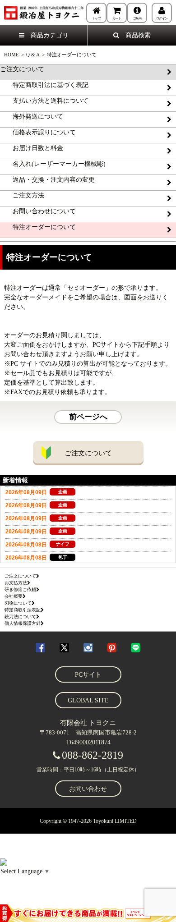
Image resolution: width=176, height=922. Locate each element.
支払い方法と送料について (44, 100)
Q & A (33, 54)
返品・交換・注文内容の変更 (47, 179)
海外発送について (31, 116)
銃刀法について (20, 616)
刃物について (18, 603)
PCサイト (88, 674)
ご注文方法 (22, 195)
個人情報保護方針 (23, 623)
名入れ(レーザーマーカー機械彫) (53, 164)
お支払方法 (16, 582)
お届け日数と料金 (31, 148)
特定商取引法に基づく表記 (44, 85)
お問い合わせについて (38, 211)
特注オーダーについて (38, 227)
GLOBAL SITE (88, 700)
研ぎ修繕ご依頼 (20, 589)
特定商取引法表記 (23, 609)
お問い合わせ (88, 788)
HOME (11, 54)
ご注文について (22, 69)
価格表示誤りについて (38, 132)
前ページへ (88, 417)
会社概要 (14, 596)
